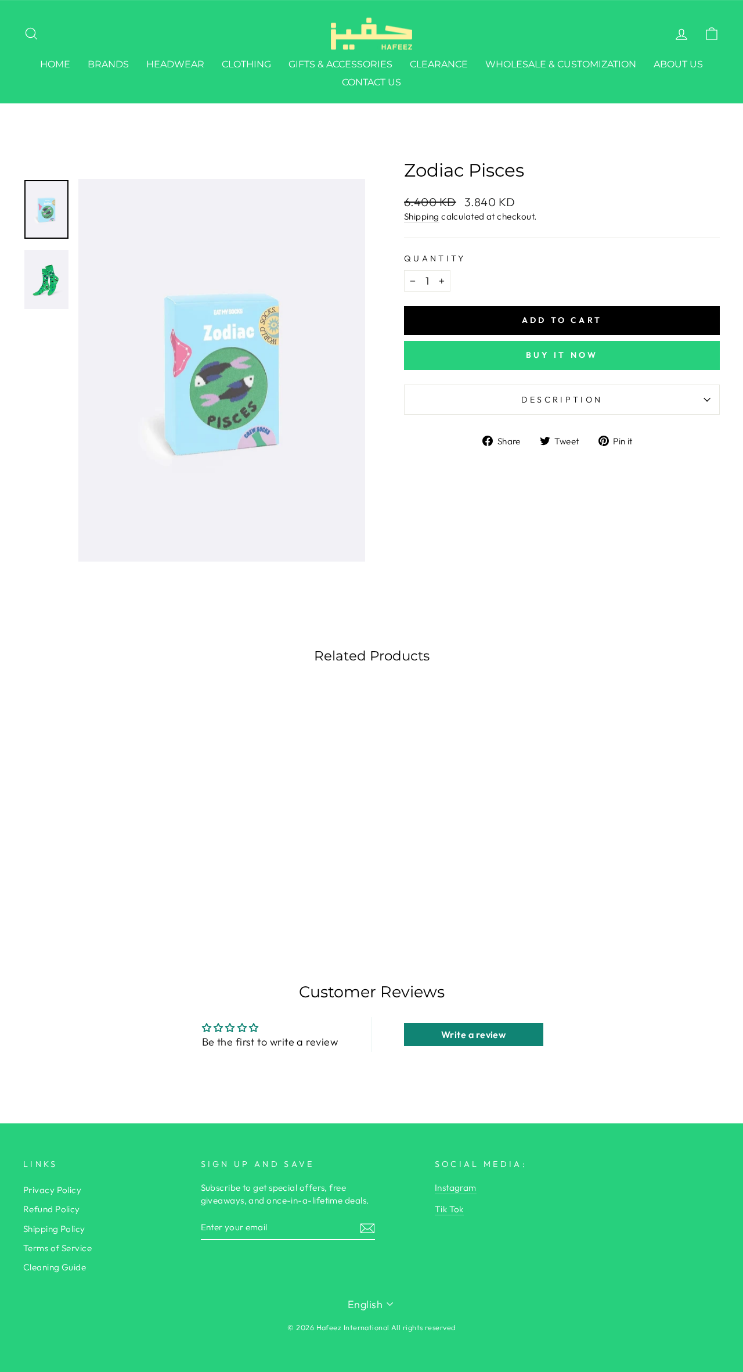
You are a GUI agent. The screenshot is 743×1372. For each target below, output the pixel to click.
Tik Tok (449, 1209)
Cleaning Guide (54, 1267)
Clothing (246, 64)
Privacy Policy (52, 1189)
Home (55, 64)
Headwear (175, 64)
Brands (108, 64)
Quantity (435, 258)
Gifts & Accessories (340, 64)
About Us (678, 64)
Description (562, 399)
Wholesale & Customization (560, 64)
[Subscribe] (367, 1227)
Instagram (456, 1187)
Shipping (421, 216)
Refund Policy (51, 1209)
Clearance (439, 64)
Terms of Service (57, 1248)
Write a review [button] (473, 1034)
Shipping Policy (54, 1228)
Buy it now (562, 355)
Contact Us (371, 82)
